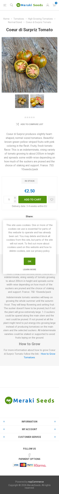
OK (29, 261)
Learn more (29, 269)
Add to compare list (31, 124)
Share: (29, 216)
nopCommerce (36, 481)
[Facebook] (29, 455)
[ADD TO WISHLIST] (51, 199)
